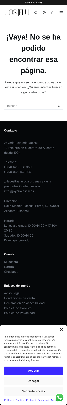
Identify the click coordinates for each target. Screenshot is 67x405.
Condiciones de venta (19, 298)
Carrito (9, 267)
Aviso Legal (12, 293)
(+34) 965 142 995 (17, 172)
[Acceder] (44, 12)
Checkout (11, 271)
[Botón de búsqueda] (59, 105)
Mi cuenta (11, 262)
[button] (61, 329)
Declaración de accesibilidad (24, 303)
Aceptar (33, 370)
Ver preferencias (33, 391)
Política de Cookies (14, 400)
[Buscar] (35, 12)
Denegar (33, 381)
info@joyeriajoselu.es (19, 191)
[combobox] (30, 106)
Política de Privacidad (37, 400)
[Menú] (61, 12)
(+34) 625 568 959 (18, 167)
